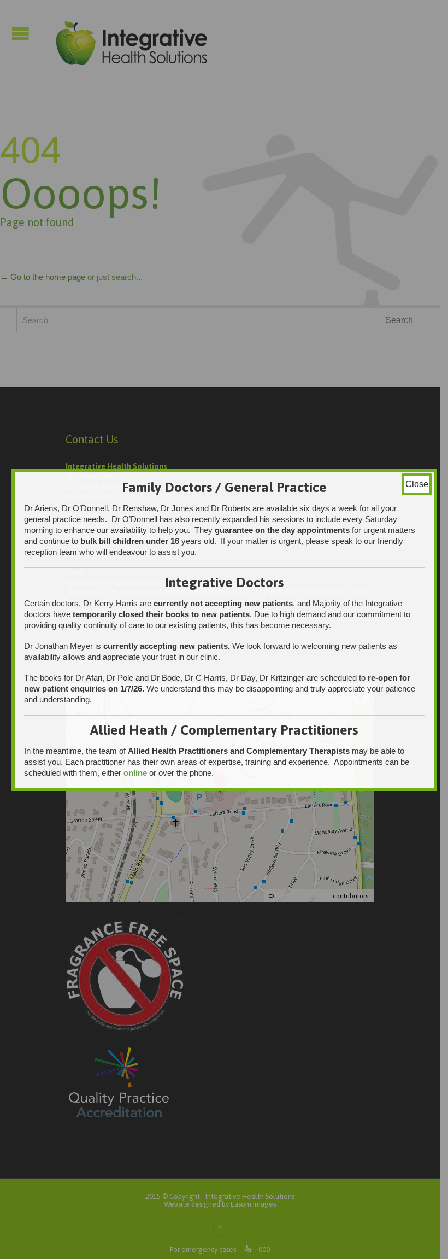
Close (416, 484)
